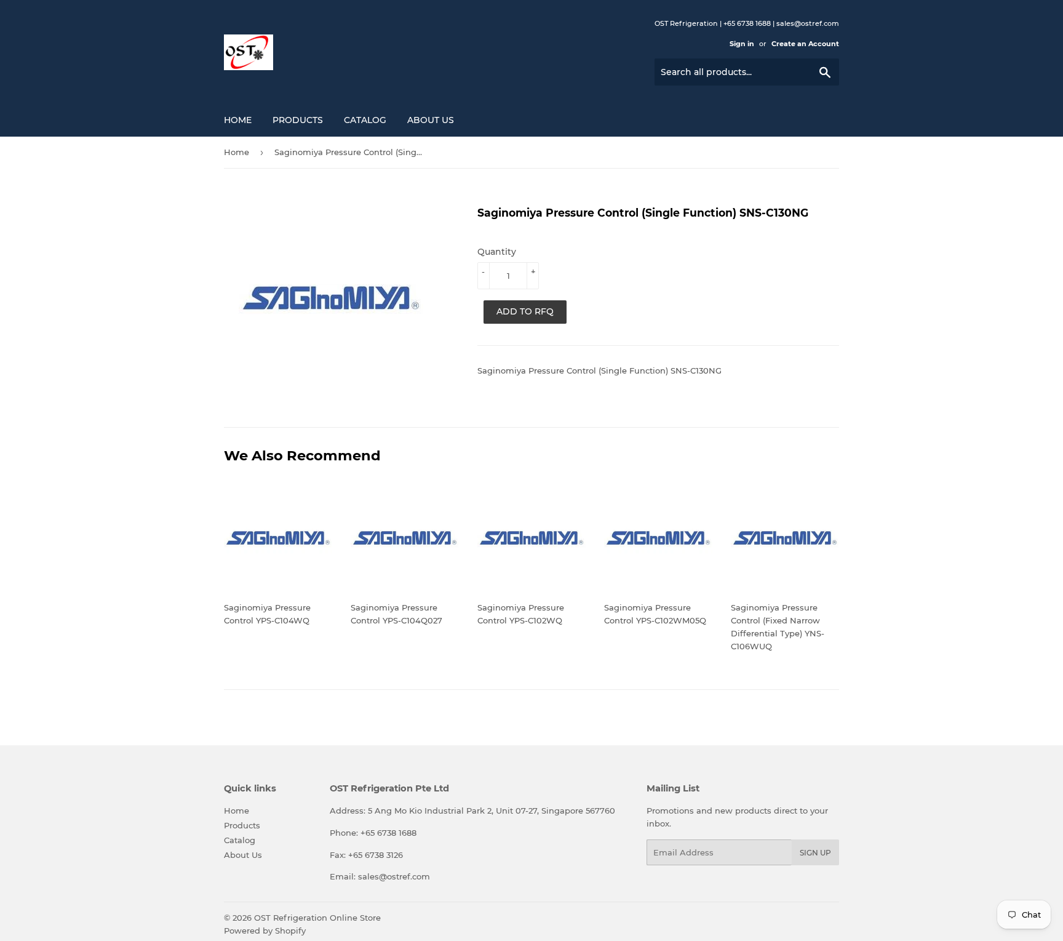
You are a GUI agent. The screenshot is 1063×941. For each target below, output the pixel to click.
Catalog (365, 120)
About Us (430, 120)
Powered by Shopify (265, 930)
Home (238, 120)
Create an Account (805, 43)
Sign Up (815, 852)
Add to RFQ (525, 311)
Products (298, 120)
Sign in (742, 43)
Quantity (496, 251)
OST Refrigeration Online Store (317, 918)
